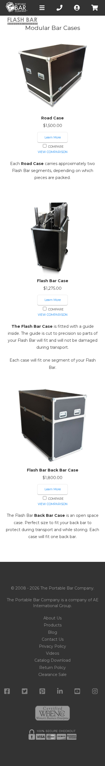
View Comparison (52, 152)
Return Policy (52, 667)
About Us (52, 618)
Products (53, 625)
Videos (52, 653)
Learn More (53, 137)
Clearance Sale (52, 674)
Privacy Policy (52, 646)
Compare (55, 147)
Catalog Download (52, 660)
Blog (52, 632)
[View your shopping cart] (95, 8)
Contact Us (53, 639)
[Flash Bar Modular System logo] (22, 22)
